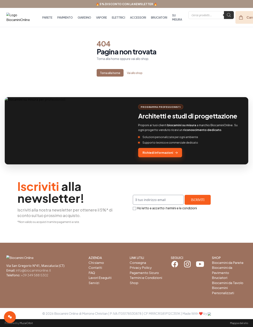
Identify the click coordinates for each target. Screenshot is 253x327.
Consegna (138, 262)
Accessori (138, 17)
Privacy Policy (141, 267)
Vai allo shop (135, 73)
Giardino (84, 17)
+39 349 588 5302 (34, 275)
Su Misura (177, 17)
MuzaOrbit (26, 323)
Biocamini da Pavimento (222, 270)
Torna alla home (110, 73)
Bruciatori (159, 17)
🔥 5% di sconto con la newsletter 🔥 (126, 4)
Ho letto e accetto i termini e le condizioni (167, 208)
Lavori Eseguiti (100, 277)
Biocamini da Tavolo (227, 283)
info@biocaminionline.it (33, 270)
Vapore (101, 17)
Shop (134, 283)
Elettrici (118, 17)
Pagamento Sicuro (144, 272)
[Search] (229, 15)
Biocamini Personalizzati (223, 290)
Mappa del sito (239, 323)
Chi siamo (96, 262)
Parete (47, 17)
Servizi (94, 283)
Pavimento (65, 17)
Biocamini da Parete (228, 262)
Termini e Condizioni (146, 277)
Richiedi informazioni (158, 152)
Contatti (95, 267)
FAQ (92, 272)
